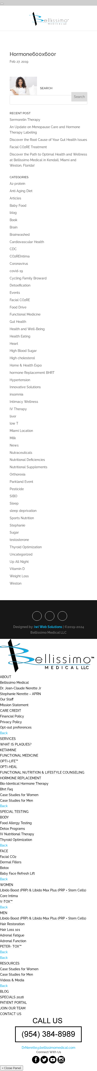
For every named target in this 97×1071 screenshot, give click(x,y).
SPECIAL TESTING (14, 812)
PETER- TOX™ (11, 946)
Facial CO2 (8, 857)
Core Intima (9, 896)
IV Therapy (18, 409)
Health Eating (20, 336)
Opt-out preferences (16, 727)
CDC (13, 249)
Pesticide (17, 489)
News (14, 445)
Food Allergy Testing (16, 823)
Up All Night (19, 562)
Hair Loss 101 (10, 930)
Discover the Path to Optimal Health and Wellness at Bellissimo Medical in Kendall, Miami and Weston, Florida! (48, 160)
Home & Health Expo (26, 365)
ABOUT (5, 677)
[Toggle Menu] (2, 3)
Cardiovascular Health (27, 242)
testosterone (19, 540)
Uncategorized (21, 554)
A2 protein (17, 184)
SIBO (13, 496)
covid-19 (16, 271)
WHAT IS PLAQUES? (16, 744)
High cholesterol (22, 358)
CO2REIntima (20, 256)
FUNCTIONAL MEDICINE (19, 755)
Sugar (14, 532)
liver (13, 416)
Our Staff (6, 699)
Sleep (14, 503)
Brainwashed (20, 234)
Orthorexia (17, 474)
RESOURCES (10, 963)
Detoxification (20, 285)
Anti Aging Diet (21, 191)
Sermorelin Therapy (25, 120)
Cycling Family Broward (28, 278)
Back (4, 733)
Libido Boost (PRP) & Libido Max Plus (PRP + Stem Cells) (43, 890)
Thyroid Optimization (26, 547)
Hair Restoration (12, 924)
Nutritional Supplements (28, 467)
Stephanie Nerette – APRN (20, 694)
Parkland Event (21, 482)
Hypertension (20, 380)
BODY (4, 817)
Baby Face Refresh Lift (17, 873)
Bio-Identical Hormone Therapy (24, 783)
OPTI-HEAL (8, 767)
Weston (15, 583)
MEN (3, 913)
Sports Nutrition (22, 518)
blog (13, 213)
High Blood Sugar (23, 351)
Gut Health (18, 322)
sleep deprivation (23, 511)
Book (13, 220)
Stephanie (17, 525)
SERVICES (8, 739)
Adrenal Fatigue (12, 935)
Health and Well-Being (27, 329)
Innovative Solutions (25, 387)
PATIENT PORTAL (13, 1002)
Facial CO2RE (20, 300)
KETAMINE (8, 750)
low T (14, 423)
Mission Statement (14, 705)
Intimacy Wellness (24, 402)
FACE (4, 851)
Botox (4, 868)
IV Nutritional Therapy (17, 834)
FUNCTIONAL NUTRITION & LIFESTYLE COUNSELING (42, 772)
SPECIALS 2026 (12, 997)
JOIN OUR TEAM (12, 1008)
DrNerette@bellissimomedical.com (48, 1048)
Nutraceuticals (21, 453)
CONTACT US (10, 1014)
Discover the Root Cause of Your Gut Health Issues (48, 140)
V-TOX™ (6, 901)
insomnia (16, 394)
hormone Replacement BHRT (32, 373)
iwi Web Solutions (48, 627)
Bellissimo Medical (14, 682)
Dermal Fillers (10, 862)
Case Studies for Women (19, 795)
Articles (15, 198)
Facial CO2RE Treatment (28, 147)
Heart (14, 344)
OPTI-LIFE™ (9, 761)
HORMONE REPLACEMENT (20, 778)
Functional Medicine (25, 314)
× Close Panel (11, 1068)
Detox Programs (12, 829)
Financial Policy (12, 716)
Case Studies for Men (16, 800)
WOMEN (6, 885)
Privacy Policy (11, 722)
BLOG (4, 991)
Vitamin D (17, 569)
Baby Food (18, 205)
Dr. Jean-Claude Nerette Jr (20, 688)
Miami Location (21, 431)
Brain (13, 227)
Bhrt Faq (6, 789)
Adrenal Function (13, 941)
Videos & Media (12, 980)
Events (15, 293)
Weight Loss (19, 576)
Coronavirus (19, 264)
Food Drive (18, 307)
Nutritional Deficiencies (27, 460)
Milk (13, 438)
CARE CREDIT (10, 711)
